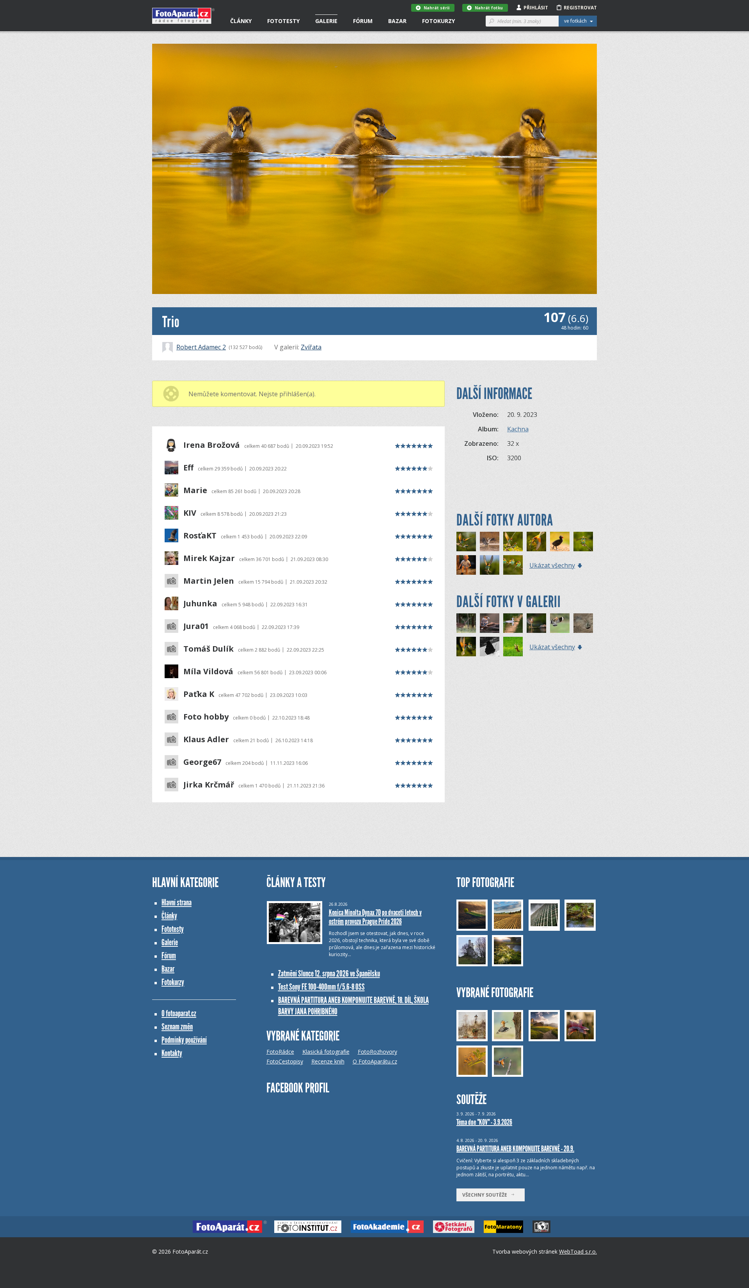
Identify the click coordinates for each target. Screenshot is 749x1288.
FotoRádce (280, 1051)
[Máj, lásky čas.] (583, 541)
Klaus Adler (206, 739)
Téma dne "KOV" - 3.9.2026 (484, 1122)
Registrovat (580, 7)
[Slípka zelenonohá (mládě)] (560, 541)
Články (241, 21)
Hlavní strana (177, 902)
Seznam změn (177, 1026)
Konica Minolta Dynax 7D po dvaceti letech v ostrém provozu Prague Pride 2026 (375, 917)
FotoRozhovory (377, 1051)
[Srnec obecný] (513, 646)
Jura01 (196, 626)
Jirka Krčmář (208, 784)
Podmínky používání (184, 1040)
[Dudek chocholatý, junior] (560, 623)
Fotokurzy (438, 21)
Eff (188, 467)
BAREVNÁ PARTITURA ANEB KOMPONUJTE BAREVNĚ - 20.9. (515, 1148)
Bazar (397, 21)
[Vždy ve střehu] (489, 623)
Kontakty (172, 1053)
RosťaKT (200, 535)
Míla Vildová (208, 671)
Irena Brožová (211, 445)
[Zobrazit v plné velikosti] (374, 169)
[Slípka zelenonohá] (536, 623)
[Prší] (513, 623)
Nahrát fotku (489, 8)
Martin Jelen (208, 581)
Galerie (326, 21)
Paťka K (198, 694)
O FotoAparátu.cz (375, 1061)
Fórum (363, 21)
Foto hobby (206, 716)
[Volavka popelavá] (489, 541)
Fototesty (283, 21)
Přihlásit (536, 7)
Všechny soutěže (486, 1195)
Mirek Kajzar (209, 558)
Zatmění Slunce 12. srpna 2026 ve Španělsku (329, 973)
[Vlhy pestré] (513, 565)
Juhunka (200, 603)
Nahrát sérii (436, 8)
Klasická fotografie (326, 1051)
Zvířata (311, 347)
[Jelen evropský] (466, 623)
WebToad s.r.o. (578, 1251)
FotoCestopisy (284, 1061)
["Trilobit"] (583, 623)
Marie (195, 490)
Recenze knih (327, 1061)
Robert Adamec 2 (201, 347)
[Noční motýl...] (489, 646)
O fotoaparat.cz (179, 1013)
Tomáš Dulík (208, 649)
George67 (202, 762)
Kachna (518, 429)
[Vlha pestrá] (466, 541)
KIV (189, 513)
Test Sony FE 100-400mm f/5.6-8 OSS (321, 987)
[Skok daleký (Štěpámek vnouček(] (466, 565)
